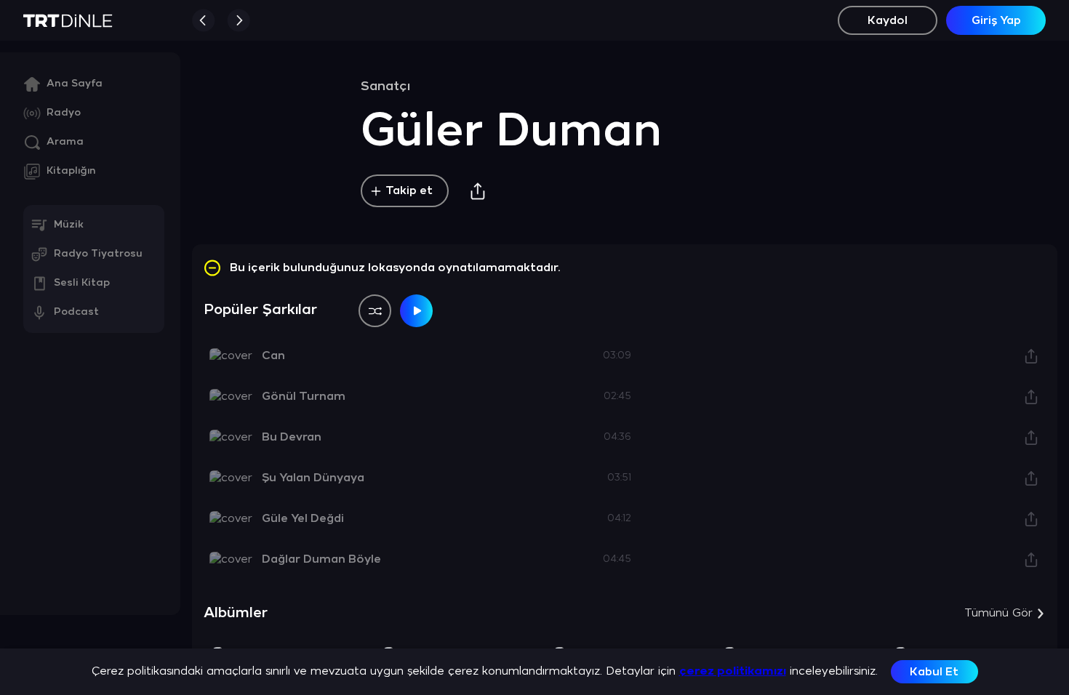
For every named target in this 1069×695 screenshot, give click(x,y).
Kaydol (888, 21)
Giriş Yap (996, 21)
